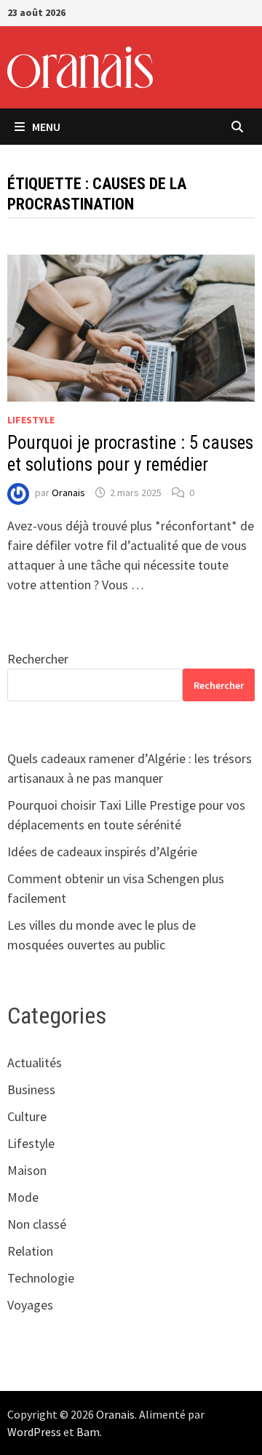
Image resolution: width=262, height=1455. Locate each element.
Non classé (36, 1224)
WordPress (34, 1431)
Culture (27, 1116)
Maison (27, 1170)
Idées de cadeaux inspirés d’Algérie (102, 851)
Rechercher (37, 658)
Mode (23, 1197)
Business (31, 1089)
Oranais (68, 492)
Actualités (34, 1062)
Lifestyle (31, 419)
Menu (46, 126)
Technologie (40, 1277)
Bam (88, 1431)
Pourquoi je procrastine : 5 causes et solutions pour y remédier (130, 453)
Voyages (30, 1304)
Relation (30, 1251)
